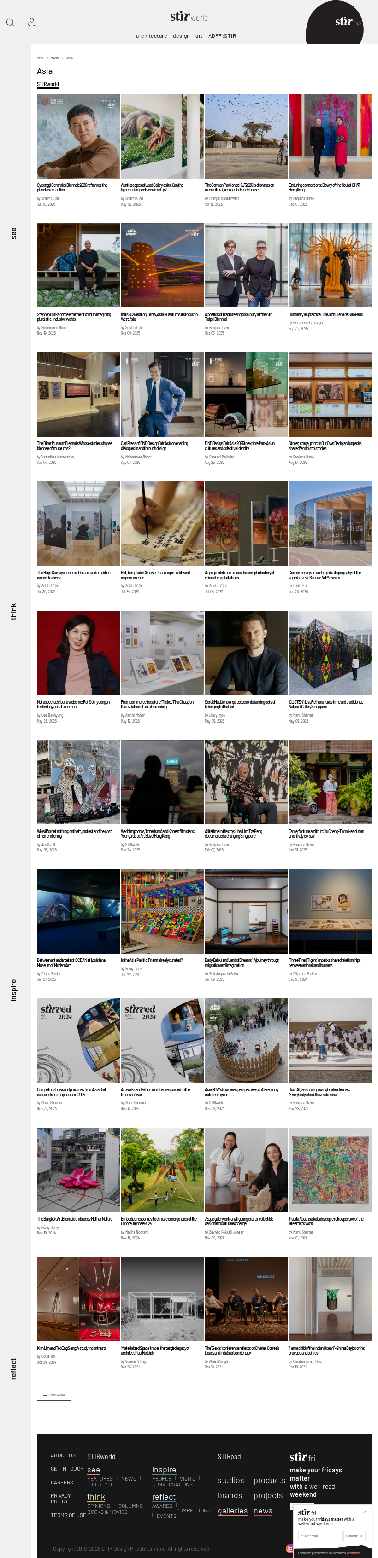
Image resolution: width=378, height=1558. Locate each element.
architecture (151, 35)
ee (93, 1469)
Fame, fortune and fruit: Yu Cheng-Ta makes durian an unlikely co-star (326, 833)
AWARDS (162, 1505)
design (181, 35)
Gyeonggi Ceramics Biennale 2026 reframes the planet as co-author (72, 187)
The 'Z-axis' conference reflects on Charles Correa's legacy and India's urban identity (242, 1350)
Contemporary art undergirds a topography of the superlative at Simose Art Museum (324, 574)
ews (263, 1510)
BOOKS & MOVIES (107, 1511)
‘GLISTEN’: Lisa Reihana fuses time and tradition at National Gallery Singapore (326, 704)
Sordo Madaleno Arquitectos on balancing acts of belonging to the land (240, 704)
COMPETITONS (193, 1510)
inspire (13, 990)
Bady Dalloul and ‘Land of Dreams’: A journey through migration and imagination (242, 962)
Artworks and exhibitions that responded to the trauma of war (155, 1091)
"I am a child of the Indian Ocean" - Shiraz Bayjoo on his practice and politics (327, 1350)
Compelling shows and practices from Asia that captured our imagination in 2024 (71, 1091)
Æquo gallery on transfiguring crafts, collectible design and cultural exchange (239, 1221)
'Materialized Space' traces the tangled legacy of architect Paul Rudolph (155, 1350)
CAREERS (62, 1482)
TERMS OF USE (68, 1515)
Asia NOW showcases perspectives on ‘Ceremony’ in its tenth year (241, 1091)
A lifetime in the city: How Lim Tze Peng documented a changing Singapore (233, 833)
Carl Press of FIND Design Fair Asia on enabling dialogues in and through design (154, 445)
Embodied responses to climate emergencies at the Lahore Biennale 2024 (158, 1221)
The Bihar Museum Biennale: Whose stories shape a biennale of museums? (74, 445)
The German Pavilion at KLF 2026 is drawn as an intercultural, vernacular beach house (239, 187)
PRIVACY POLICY (61, 1498)
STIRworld (48, 84)
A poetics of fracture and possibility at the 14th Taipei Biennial (238, 316)
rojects (268, 1495)
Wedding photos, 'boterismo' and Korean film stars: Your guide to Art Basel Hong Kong (158, 833)
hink (96, 1496)
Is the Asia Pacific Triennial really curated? (152, 960)
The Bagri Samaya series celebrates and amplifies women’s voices (73, 574)
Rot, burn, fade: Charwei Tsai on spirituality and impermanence (155, 574)
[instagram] (290, 1548)
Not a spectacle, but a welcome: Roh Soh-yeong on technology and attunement (73, 704)
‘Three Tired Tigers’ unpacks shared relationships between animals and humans (324, 962)
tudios (231, 1480)
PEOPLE (161, 1478)
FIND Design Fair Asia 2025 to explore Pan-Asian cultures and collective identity (239, 445)
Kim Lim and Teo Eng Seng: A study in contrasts (71, 1348)
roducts (270, 1480)
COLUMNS (130, 1505)
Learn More (353, 1553)
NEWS (128, 1478)
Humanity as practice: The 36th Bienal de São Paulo (326, 314)
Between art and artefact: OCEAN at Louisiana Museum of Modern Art (71, 962)
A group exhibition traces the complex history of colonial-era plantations (239, 574)
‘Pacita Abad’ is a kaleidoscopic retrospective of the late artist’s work (326, 1221)
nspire (164, 1469)
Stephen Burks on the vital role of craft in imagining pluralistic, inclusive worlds (74, 316)
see (13, 233)
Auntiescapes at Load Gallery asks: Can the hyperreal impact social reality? (152, 187)
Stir (40, 58)
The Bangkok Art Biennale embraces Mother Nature (74, 1219)
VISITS (187, 1478)
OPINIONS (98, 1505)
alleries (233, 1510)
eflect (164, 1496)
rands (230, 1495)
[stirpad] (354, 22)
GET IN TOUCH (67, 1468)
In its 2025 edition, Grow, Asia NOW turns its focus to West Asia (159, 316)
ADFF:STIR (222, 35)
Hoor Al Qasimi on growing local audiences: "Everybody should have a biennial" (319, 1091)
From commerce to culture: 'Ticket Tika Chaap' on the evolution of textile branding (157, 704)
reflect (13, 1369)
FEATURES (100, 1478)
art (199, 35)
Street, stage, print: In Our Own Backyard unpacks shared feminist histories (325, 445)
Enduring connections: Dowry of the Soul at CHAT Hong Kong (324, 187)
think (13, 611)
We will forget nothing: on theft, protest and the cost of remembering (74, 833)
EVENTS (167, 1515)
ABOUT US (63, 1455)
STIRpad (229, 1456)
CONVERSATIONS (172, 1484)
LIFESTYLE (100, 1484)
